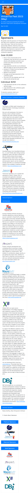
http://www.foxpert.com (8, 261)
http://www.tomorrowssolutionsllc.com (12, 193)
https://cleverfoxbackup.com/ (10, 238)
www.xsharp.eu (6, 364)
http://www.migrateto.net (14, 297)
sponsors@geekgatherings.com (9, 93)
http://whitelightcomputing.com (10, 141)
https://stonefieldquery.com (14, 166)
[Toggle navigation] (3, 2)
